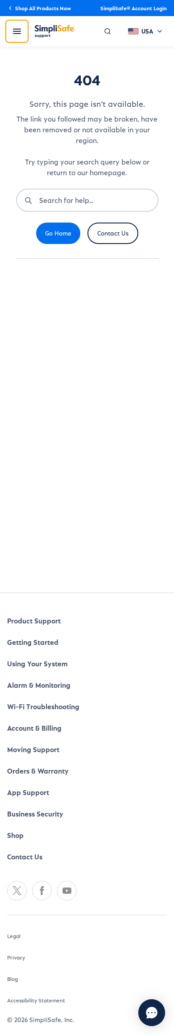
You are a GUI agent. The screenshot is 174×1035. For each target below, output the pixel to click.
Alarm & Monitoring (38, 664)
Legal (14, 915)
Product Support (34, 599)
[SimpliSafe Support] (54, 31)
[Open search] (107, 31)
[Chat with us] (151, 1012)
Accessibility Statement (36, 979)
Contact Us (24, 835)
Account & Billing (34, 707)
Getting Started (32, 621)
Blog (12, 958)
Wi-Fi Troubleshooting (43, 685)
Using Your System (37, 642)
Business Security (35, 792)
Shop (15, 814)
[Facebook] (42, 869)
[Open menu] (17, 31)
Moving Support (33, 728)
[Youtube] (67, 869)
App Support (28, 771)
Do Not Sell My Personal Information (68, 1016)
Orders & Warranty (38, 749)
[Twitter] (17, 869)
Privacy (16, 936)
